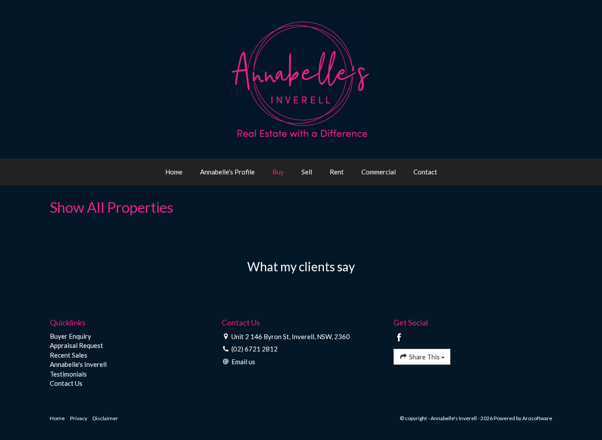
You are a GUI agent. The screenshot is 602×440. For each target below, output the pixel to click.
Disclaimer (105, 418)
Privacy (78, 418)
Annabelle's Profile (227, 172)
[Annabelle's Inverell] (300, 78)
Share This (424, 357)
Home (173, 172)
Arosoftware (537, 418)
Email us (243, 362)
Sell (306, 172)
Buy (278, 172)
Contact (425, 172)
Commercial (378, 172)
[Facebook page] (399, 338)
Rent (337, 172)
